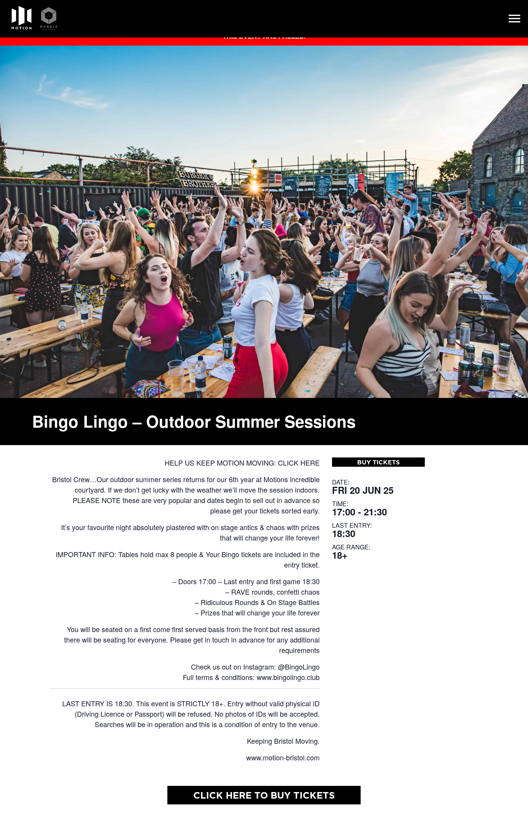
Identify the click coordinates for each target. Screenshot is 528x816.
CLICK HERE (299, 462)
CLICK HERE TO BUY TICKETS (264, 795)
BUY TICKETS (378, 462)
